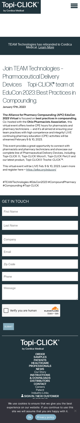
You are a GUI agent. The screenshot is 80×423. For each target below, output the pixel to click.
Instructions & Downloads (40, 377)
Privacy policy (45, 417)
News (40, 369)
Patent (40, 390)
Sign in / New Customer (41, 396)
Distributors (40, 380)
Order (40, 354)
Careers (40, 386)
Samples (40, 357)
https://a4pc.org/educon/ (41, 169)
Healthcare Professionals (40, 365)
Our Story (40, 372)
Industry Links (40, 392)
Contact (40, 384)
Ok (29, 417)
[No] (75, 411)
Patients (40, 360)
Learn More (46, 47)
